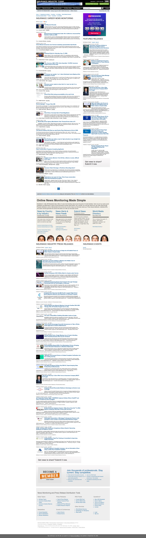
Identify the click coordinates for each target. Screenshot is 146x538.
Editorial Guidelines (99, 504)
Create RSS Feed (59, 228)
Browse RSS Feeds (80, 502)
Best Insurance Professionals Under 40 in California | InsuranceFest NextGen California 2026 (62, 34)
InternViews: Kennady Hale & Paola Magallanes (56, 113)
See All (97, 42)
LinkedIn (54, 524)
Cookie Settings (81, 527)
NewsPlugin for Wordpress (82, 510)
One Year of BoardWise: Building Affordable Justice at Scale (60, 315)
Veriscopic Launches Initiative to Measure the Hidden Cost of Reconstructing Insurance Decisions (99, 46)
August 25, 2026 (91, 44)
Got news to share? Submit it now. (93, 162)
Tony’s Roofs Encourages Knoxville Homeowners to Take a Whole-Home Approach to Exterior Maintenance (62, 324)
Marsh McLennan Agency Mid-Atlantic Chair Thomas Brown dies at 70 (56, 121)
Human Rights (60, 394)
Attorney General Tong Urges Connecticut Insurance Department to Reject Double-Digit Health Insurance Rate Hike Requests (96, 132)
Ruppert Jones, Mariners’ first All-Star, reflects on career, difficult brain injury (61, 158)
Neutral (49, 41)
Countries (53, 14)
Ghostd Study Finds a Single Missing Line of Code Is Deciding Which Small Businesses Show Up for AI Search (60, 335)
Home (37, 14)
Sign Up (96, 513)
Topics (49, 15)
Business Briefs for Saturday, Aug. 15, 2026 (55, 53)
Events (75, 230)
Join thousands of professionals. (82, 470)
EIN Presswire (77, 228)
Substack (60, 524)
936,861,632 (63, 10)
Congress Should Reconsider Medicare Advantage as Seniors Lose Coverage (62, 388)
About (38, 8)
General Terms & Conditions (65, 527)
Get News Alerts (68, 8)
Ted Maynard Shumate (50, 25)
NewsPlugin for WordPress (61, 229)
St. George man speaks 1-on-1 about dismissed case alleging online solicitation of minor (62, 74)
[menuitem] (46, 501)
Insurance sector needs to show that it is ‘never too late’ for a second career (60, 84)
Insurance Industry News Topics (43, 229)
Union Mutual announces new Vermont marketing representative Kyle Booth (56, 44)
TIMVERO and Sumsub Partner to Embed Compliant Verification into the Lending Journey (62, 355)
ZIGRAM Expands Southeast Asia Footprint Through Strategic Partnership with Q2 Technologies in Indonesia (60, 282)
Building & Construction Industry (49, 331)
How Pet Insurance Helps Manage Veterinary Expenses (100, 76)
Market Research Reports (63, 505)
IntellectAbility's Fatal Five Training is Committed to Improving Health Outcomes (60, 438)
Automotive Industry (94, 98)
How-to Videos (98, 501)
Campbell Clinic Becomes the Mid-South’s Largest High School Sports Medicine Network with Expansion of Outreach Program (60, 293)
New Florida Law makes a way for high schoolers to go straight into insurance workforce (62, 139)
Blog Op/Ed (79, 512)
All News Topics (42, 499)
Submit (93, 42)
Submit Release (104, 4)
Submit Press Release (62, 499)
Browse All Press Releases (63, 504)
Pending (47, 30)
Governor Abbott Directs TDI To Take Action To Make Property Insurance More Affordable (99, 118)
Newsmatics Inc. (41, 525)
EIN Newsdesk (53, 522)
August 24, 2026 (91, 86)
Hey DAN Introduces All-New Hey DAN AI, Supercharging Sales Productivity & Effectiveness (61, 366)
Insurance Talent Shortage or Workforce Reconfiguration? (59, 168)
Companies (54, 434)
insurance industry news (47, 194)
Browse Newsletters (43, 515)
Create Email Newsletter (61, 226)
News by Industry (57, 8)
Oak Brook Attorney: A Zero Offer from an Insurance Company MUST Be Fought (98, 89)
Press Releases (77, 8)
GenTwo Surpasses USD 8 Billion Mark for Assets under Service (61, 273)
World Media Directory (66, 14)
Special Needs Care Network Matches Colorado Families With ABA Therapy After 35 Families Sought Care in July (62, 306)
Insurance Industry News (41, 15)
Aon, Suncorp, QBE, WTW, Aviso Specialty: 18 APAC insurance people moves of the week (61, 63)
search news (56, 194)
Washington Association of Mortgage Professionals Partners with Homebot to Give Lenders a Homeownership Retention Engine (61, 418)
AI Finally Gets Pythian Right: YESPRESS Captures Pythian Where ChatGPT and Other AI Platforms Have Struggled (57, 398)
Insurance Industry (61, 404)
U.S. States (58, 14)
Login (96, 512)
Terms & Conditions (99, 502)
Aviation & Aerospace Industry (49, 414)
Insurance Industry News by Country (44, 225)
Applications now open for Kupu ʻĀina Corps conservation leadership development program (59, 177)
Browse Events (61, 513)
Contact (107, 8)
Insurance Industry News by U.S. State (45, 226)
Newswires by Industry (45, 14)
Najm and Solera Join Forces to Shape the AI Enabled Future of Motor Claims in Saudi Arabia (99, 104)
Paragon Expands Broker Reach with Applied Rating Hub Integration (99, 147)
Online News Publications (42, 231)
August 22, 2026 (44, 447)
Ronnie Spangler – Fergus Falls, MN (45, 104)
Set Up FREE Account (92, 4)
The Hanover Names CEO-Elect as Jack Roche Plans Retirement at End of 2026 (57, 130)
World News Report (41, 232)
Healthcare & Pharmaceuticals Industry (55, 302)
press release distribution (69, 522)
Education (45, 302)
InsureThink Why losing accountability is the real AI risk (59, 94)
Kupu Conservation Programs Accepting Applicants (50, 149)
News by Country (47, 8)
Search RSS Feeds (80, 501)
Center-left (51, 59)
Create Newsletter (43, 512)
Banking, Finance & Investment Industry (98, 56)
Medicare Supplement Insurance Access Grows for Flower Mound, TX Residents (100, 62)
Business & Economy (94, 71)
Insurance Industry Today (50, 1)
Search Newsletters (43, 513)
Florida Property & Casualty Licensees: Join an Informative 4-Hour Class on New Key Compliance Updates (62, 448)
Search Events (60, 512)
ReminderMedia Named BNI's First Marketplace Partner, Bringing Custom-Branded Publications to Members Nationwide (61, 345)
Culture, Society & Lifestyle (48, 312)
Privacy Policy (98, 505)
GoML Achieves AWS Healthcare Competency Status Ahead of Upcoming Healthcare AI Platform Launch (55, 428)
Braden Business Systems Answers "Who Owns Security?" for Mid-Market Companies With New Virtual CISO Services (62, 408)
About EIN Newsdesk (100, 499)
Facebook (50, 524)
